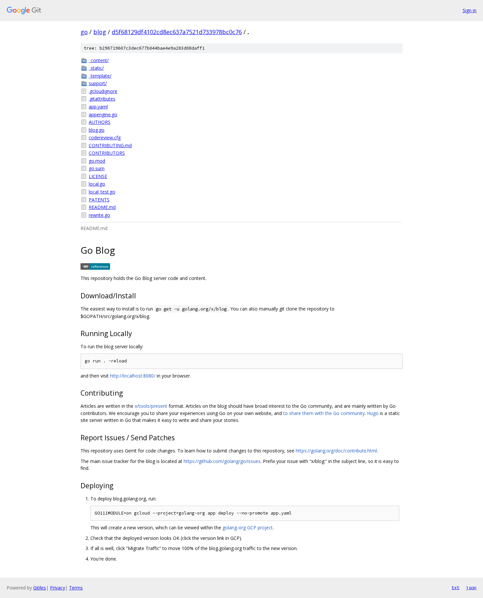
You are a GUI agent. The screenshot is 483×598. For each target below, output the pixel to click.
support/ (98, 83)
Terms (76, 588)
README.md (102, 207)
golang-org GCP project (247, 527)
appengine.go (103, 114)
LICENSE (98, 176)
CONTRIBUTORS (107, 153)
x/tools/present (151, 406)
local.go (97, 184)
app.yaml (98, 107)
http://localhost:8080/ (132, 376)
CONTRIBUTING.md (110, 145)
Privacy (57, 588)
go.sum (96, 168)
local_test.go (102, 192)
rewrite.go (99, 215)
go (84, 32)
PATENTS (99, 199)
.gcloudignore (103, 91)
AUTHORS (99, 122)
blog (99, 32)
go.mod (97, 161)
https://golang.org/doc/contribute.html (336, 451)
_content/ (99, 60)
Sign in (469, 10)
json (471, 587)
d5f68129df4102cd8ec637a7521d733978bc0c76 (177, 32)
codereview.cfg (105, 137)
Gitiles (39, 588)
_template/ (100, 76)
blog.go (96, 130)
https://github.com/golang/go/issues (222, 461)
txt (455, 587)
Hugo (373, 413)
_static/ (96, 68)
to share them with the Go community (324, 413)
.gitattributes (102, 99)
